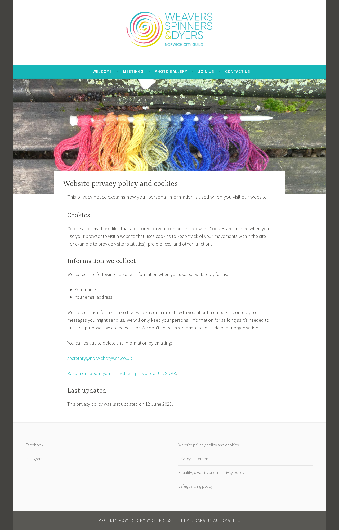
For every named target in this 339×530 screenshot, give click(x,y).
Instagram (34, 458)
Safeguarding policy (195, 486)
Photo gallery (171, 71)
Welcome (102, 71)
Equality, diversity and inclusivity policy (211, 472)
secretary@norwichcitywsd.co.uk (99, 358)
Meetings (133, 71)
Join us (206, 71)
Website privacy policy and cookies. (208, 444)
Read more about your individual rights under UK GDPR (121, 373)
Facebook (34, 444)
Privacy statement (193, 458)
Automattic (226, 520)
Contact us (237, 71)
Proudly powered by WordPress (135, 520)
